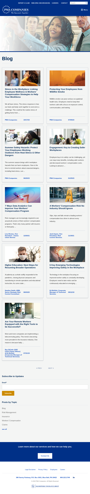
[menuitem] (74, 477)
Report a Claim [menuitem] (24, 3)
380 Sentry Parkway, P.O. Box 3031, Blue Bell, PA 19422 (36, 477)
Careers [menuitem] (55, 3)
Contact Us (45, 456)
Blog (4, 408)
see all (4, 429)
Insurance (6, 416)
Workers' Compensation (11, 421)
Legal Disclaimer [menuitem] (30, 469)
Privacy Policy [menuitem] (43, 469)
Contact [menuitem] (64, 3)
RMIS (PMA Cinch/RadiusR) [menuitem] (40, 3)
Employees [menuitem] (53, 469)
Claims (4, 425)
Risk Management (9, 412)
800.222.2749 (65, 477)
